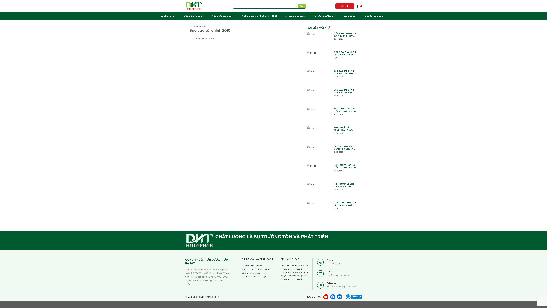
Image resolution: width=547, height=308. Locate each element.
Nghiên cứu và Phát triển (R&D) (259, 16)
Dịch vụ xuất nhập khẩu (292, 269)
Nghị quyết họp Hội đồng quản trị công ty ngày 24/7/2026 (345, 110)
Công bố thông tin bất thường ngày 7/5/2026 (345, 204)
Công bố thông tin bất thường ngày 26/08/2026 (345, 35)
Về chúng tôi (168, 16)
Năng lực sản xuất (222, 16)
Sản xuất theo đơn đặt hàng (294, 266)
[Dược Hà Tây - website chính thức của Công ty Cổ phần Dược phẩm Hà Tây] (194, 6)
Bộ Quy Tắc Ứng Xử (251, 273)
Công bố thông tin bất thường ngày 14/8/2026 (345, 53)
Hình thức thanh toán (252, 266)
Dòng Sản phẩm (193, 16)
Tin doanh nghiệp (197, 26)
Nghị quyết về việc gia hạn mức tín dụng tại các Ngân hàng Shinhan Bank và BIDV (344, 185)
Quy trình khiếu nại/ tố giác (255, 277)
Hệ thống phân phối (295, 16)
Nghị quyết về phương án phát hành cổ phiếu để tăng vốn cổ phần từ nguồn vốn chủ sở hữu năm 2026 (346, 129)
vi (361, 6)
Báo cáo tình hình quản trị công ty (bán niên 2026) (344, 147)
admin (213, 39)
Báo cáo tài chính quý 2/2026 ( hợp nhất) (344, 91)
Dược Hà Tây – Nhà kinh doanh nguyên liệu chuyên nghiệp (295, 274)
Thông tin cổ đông (372, 16)
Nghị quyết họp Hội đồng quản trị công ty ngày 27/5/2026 (345, 166)
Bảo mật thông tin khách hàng (256, 269)
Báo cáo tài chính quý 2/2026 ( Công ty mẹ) (345, 72)
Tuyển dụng (348, 16)
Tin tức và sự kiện (323, 16)
